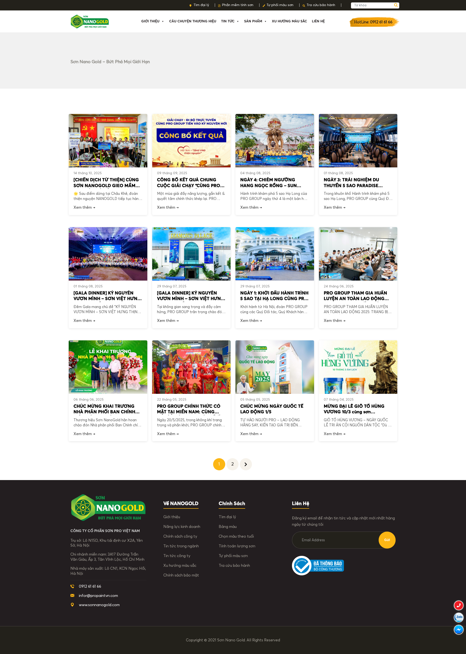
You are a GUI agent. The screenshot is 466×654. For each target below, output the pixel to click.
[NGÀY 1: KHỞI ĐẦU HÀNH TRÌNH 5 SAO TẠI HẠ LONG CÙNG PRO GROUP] (274, 254)
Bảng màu (228, 527)
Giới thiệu (150, 21)
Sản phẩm (253, 21)
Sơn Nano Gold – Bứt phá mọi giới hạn (110, 62)
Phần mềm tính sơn (237, 5)
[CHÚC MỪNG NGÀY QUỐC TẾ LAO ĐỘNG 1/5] (274, 367)
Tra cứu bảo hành (321, 5)
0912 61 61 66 (90, 586)
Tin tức (227, 21)
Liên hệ (318, 21)
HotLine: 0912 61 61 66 (373, 22)
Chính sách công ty (180, 536)
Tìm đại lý (201, 5)
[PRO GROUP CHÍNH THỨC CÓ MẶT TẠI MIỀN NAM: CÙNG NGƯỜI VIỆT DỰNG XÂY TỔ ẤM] (191, 367)
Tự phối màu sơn (279, 5)
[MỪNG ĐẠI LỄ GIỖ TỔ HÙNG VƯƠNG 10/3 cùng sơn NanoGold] (358, 367)
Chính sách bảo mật (181, 575)
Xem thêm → (84, 207)
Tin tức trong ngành (181, 546)
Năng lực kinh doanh (181, 527)
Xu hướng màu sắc (179, 566)
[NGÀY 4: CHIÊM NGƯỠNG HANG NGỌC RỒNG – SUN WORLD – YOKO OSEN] (274, 140)
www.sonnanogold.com (99, 605)
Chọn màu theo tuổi (236, 536)
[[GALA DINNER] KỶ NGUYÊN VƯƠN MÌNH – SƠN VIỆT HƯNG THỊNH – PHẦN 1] (191, 254)
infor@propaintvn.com (98, 596)
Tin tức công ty (176, 556)
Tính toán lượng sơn (237, 546)
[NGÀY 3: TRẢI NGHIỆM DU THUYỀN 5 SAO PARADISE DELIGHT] (358, 140)
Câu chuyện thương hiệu (192, 21)
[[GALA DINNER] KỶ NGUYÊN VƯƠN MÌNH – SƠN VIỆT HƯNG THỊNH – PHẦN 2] (108, 254)
